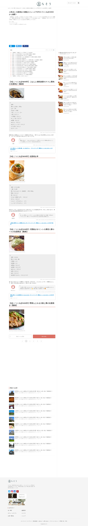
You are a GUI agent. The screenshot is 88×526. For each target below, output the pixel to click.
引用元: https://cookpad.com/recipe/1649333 (47, 207)
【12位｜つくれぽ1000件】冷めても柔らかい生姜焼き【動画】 (24, 70)
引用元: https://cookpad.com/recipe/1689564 (47, 132)
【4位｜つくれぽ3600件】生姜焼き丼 (19, 58)
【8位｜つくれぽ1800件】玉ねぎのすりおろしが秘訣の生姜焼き (24, 64)
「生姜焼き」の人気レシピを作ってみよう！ (20, 75)
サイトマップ (23, 521)
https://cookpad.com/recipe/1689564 (18, 99)
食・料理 (13, 8)
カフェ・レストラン (12, 513)
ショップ (24, 515)
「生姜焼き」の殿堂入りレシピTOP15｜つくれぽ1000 (22, 52)
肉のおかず (18, 8)
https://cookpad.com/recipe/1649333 (18, 181)
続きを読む (44, 336)
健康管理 (24, 510)
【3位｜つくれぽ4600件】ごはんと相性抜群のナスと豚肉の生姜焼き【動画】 (26, 56)
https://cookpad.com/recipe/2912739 (18, 330)
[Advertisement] (32, 34)
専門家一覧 (62, 521)
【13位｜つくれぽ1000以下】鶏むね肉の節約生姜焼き (22, 71)
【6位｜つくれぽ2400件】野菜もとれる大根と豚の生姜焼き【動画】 (25, 61)
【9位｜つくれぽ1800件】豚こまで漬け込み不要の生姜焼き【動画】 (25, 65)
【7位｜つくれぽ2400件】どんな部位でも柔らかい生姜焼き (23, 62)
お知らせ (40, 521)
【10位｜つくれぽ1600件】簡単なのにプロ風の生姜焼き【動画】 (24, 67)
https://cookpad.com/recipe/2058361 (18, 251)
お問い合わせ (45, 521)
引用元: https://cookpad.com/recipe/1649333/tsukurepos (45, 219)
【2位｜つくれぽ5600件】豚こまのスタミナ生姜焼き (22, 55)
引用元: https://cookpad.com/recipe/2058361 (47, 279)
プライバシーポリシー (54, 521)
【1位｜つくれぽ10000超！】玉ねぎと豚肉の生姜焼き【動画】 (24, 54)
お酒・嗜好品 (11, 515)
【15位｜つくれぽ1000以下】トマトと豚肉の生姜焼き (22, 74)
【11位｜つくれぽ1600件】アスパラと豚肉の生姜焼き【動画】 (24, 68)
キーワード (29, 521)
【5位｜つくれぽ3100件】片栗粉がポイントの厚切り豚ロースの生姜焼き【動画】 (27, 59)
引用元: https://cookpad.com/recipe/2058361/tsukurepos (45, 291)
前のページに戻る (20, 336)
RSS (66, 521)
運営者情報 (35, 521)
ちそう (9, 8)
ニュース (24, 513)
